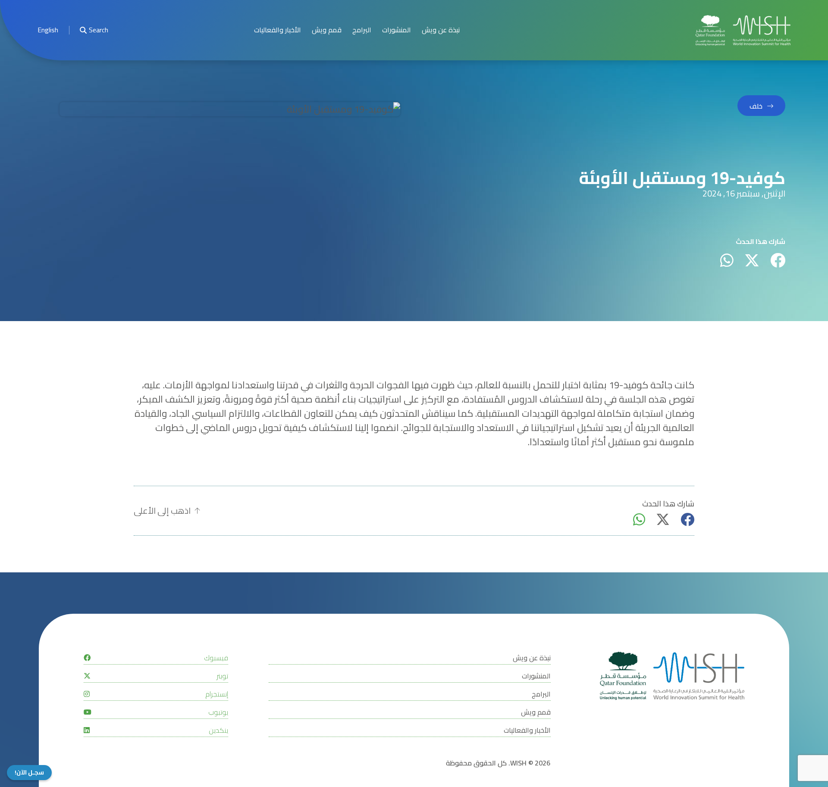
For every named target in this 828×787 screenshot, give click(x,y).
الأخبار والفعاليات (277, 30)
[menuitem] (48, 30)
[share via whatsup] (727, 260)
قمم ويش (327, 30)
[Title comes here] (743, 30)
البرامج (361, 30)
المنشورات (396, 30)
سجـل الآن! (29, 772)
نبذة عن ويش (441, 30)
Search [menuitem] (98, 30)
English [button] (48, 30)
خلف (756, 106)
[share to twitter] (751, 260)
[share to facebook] (777, 260)
